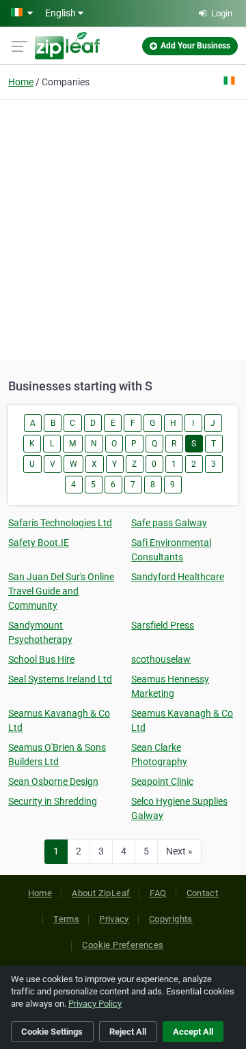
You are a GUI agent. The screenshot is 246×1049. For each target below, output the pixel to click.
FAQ (158, 893)
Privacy (114, 919)
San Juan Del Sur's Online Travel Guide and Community (61, 591)
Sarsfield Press (162, 625)
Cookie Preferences (122, 945)
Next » (179, 851)
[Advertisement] (123, 228)
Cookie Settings (52, 1031)
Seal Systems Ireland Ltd (60, 679)
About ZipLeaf (101, 893)
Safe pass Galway (169, 522)
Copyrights (171, 919)
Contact (203, 893)
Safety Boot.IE (38, 542)
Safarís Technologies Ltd (60, 522)
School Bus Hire (41, 659)
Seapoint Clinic (162, 781)
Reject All (127, 1031)
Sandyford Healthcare (177, 576)
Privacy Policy (95, 1003)
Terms (66, 919)
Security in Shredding (52, 801)
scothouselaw (161, 659)
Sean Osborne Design (53, 781)
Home (20, 81)
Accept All (193, 1031)
